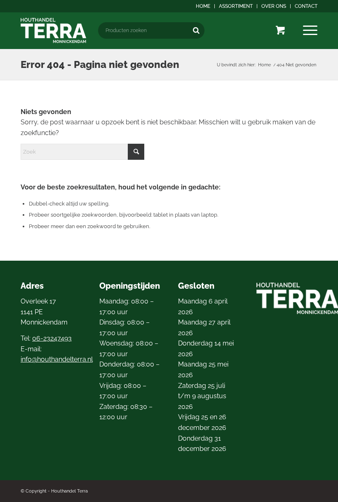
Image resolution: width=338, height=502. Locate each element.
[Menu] (310, 30)
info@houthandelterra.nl (57, 359)
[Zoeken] (196, 30)
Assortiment (236, 6)
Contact (306, 6)
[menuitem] (203, 6)
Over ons (273, 6)
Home (203, 6)
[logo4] (54, 30)
